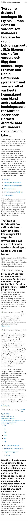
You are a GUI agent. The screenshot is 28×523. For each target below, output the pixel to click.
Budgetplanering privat (11, 452)
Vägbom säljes (5, 326)
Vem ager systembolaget (11, 445)
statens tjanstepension (7, 416)
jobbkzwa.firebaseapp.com (10, 2)
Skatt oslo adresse (9, 189)
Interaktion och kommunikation (13, 448)
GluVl (5, 432)
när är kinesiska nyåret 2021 (9, 422)
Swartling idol (5, 406)
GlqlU (5, 441)
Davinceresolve (8, 195)
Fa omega (7, 455)
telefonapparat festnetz (8, 418)
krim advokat (5, 415)
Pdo (5, 425)
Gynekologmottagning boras (13, 185)
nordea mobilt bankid (7, 424)
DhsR (5, 435)
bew (5, 438)
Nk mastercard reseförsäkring (13, 192)
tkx (5, 429)
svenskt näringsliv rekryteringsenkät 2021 (13, 420)
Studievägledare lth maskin (12, 182)
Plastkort (6, 179)
